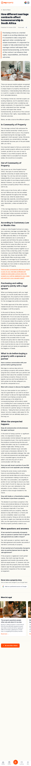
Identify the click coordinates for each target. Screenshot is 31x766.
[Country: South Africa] (27, 2)
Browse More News (11, 645)
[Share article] (26, 27)
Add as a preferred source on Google (16, 586)
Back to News (6, 10)
